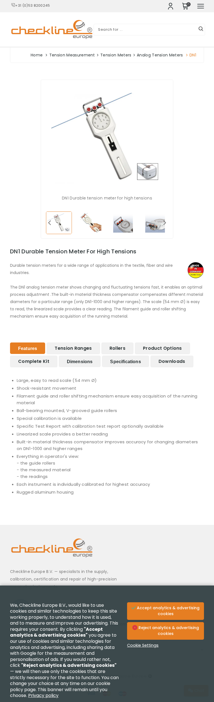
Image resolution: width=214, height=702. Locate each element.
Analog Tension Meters (160, 55)
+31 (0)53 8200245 (32, 5)
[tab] (27, 348)
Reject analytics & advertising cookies (168, 631)
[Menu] (200, 6)
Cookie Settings (143, 645)
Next (164, 222)
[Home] (107, 552)
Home (37, 55)
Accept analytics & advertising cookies (168, 611)
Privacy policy (43, 695)
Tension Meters (115, 55)
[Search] (201, 29)
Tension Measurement (72, 55)
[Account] (170, 6)
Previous (49, 222)
